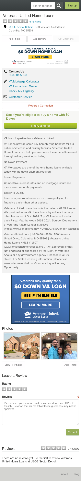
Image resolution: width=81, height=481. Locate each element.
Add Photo (70, 364)
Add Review (39, 39)
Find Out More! (40, 125)
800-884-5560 (18, 75)
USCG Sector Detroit (21, 27)
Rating (6, 383)
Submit (72, 432)
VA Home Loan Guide (23, 86)
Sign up (72, 5)
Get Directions (66, 39)
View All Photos (13, 364)
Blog (76, 474)
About (64, 474)
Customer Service (20, 97)
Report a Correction (40, 105)
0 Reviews (35, 22)
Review (40, 396)
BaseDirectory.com (5, 5)
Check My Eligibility (21, 91)
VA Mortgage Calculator (24, 81)
